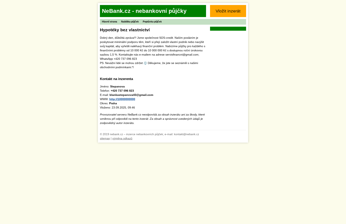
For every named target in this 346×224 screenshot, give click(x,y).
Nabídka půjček (130, 21)
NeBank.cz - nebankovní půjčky (144, 11)
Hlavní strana (109, 21)
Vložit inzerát (228, 11)
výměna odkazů (122, 138)
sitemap (105, 138)
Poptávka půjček (152, 21)
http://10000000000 (122, 99)
